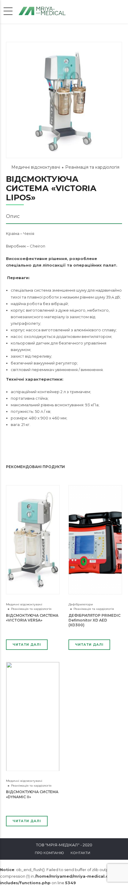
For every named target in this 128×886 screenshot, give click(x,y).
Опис (13, 216)
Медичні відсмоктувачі (35, 167)
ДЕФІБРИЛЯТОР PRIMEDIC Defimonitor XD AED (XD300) (94, 620)
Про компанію (49, 853)
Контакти (80, 853)
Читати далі (27, 644)
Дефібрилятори (80, 604)
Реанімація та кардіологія (92, 167)
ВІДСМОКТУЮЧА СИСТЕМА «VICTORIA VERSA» (32, 617)
